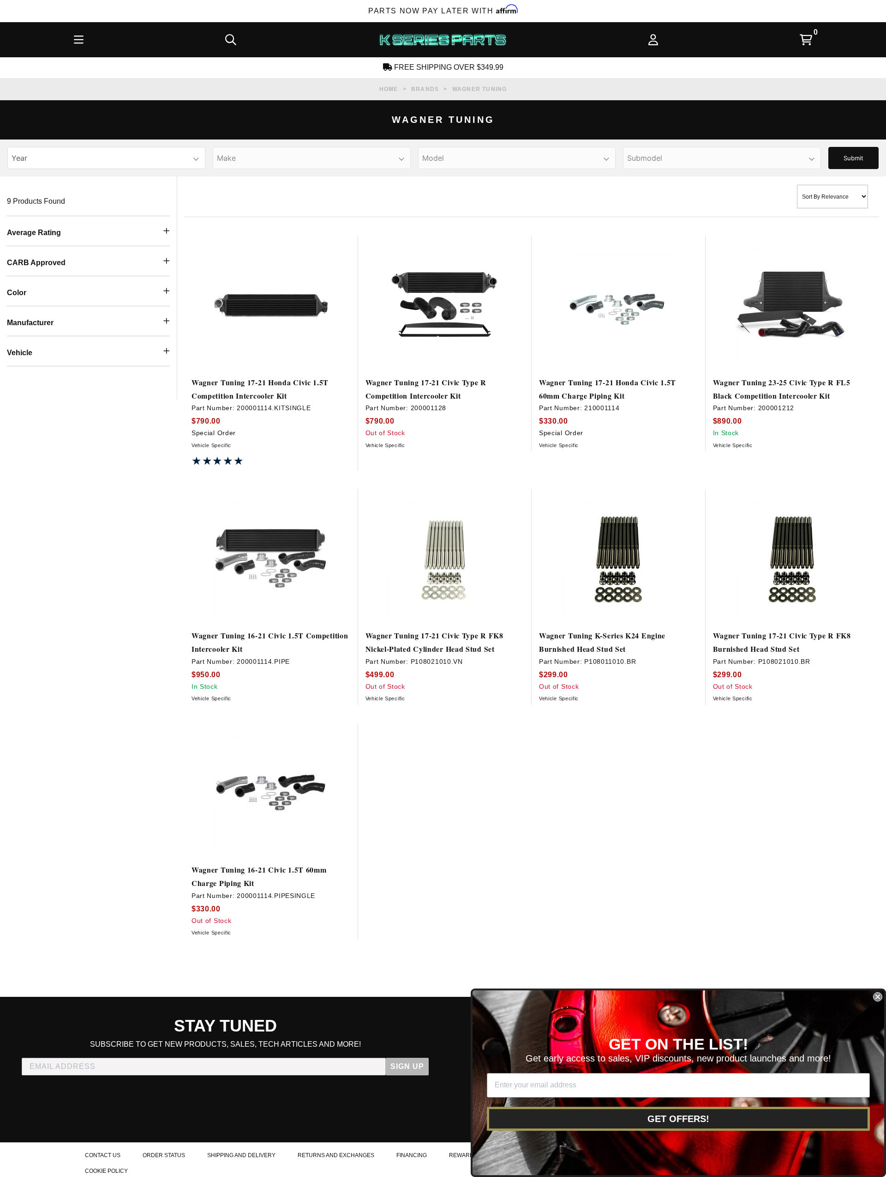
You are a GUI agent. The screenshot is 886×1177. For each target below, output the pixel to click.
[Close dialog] (877, 996)
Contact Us (102, 1155)
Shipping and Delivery (241, 1155)
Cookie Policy (106, 1171)
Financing (411, 1155)
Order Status (164, 1155)
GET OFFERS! (678, 1119)
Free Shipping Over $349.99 (447, 67)
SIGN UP (407, 1066)
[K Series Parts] (442, 40)
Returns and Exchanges (336, 1155)
